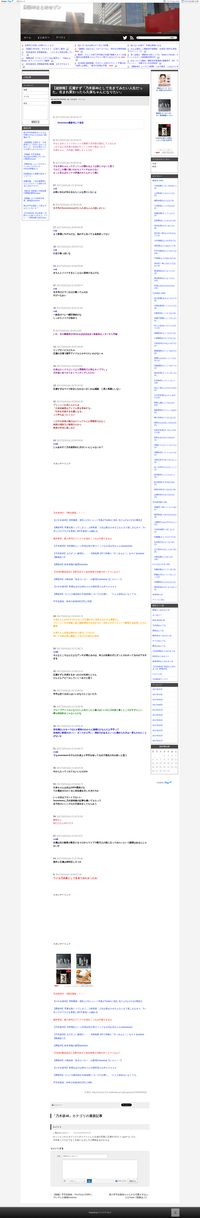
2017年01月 (157, 741)
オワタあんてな (159, 641)
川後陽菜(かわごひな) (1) (165, 338)
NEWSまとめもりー (160, 656)
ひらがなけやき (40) (161, 564)
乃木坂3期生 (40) (159, 502)
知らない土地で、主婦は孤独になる (146, 45)
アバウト (61, 37)
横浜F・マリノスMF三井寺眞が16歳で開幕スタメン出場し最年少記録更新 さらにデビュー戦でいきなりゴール (100, 56)
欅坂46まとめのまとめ (162, 635)
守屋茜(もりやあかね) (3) (165, 258)
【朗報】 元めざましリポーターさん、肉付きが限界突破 (102, 49)
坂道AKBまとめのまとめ (162, 661)
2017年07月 (157, 710)
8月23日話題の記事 (191, 1)
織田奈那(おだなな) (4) (164, 200)
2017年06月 (157, 715)
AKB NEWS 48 (158, 620)
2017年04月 (157, 725)
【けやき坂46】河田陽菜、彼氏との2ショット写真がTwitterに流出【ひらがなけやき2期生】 (98, 520)
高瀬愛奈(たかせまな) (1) (165, 582)
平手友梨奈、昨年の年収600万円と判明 (72, 601)
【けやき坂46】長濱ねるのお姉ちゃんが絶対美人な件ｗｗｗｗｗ (85, 586)
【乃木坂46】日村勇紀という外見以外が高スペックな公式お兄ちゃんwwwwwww (92, 546)
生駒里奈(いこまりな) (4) (165, 313)
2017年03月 (157, 730)
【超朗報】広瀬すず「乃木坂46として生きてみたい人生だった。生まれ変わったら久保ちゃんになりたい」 (98, 90)
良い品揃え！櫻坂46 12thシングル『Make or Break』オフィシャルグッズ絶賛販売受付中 (152, 56)
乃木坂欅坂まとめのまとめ (163, 651)
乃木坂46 (73, 99)
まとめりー (43, 37)
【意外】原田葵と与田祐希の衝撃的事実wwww (34, 192)
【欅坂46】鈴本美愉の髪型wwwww (70, 564)
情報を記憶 (121, 1181)
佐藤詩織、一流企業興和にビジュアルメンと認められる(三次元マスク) (34, 183)
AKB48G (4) (157, 594)
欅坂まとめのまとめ (161, 610)
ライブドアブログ (104, 1213)
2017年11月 (157, 689)
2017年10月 (157, 694)
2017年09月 (157, 700)
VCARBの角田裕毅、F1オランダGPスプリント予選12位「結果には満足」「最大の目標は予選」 (100, 64)
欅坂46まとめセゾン (42, 7)
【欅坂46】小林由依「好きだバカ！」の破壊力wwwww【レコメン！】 (88, 579)
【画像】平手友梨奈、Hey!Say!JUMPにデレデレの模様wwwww (72, 1196)
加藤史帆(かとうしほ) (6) (165, 569)
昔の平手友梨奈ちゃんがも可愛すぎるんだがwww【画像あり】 (128, 1196)
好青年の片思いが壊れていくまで (39, 45)
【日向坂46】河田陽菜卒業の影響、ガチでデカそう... (48, 64)
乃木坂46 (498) (158, 293)
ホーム (27, 37)
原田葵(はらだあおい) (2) (165, 246)
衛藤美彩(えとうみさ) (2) (165, 333)
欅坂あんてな (158, 630)
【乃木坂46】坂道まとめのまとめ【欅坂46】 (164, 667)
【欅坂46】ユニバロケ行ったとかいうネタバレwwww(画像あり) (35, 166)
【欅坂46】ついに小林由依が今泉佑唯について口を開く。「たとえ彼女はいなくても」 (95, 594)
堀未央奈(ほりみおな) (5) (165, 489)
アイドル (82, 99)
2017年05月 (157, 720)
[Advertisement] (100, 77)
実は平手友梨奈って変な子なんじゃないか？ (34, 207)
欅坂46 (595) (158, 180)
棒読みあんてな (159, 646)
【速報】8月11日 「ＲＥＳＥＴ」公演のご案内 (45, 49)
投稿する (132, 1181)
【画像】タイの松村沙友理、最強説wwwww (33, 199)
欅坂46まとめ (21, 1)
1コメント (58, 1105)
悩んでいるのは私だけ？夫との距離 (93, 45)
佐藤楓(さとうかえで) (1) (165, 537)
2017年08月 (157, 705)
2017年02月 (157, 736)
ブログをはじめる (172, 1)
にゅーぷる (157, 674)
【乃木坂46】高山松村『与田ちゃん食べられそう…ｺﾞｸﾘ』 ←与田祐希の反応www (35, 215)
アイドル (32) (158, 600)
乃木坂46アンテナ (160, 679)
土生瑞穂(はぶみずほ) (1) (165, 240)
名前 (58, 1156)
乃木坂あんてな (159, 625)
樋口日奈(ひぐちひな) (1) (165, 417)
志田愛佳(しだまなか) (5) (165, 220)
